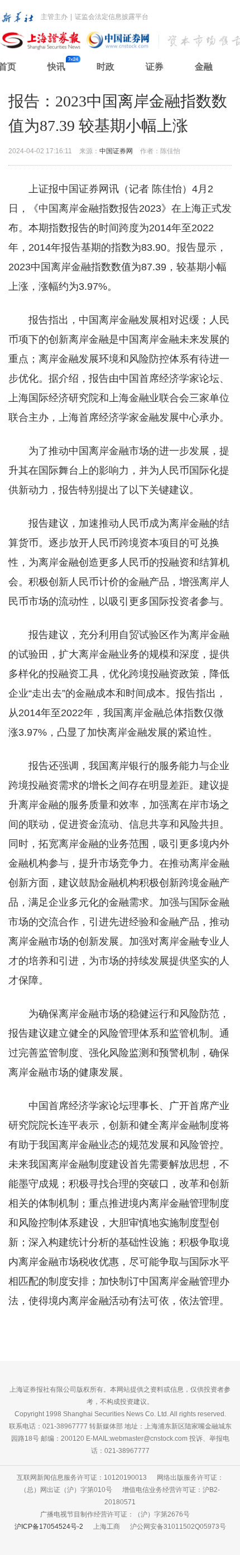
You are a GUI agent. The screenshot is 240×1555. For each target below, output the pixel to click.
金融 (204, 66)
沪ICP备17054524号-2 (49, 1526)
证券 (155, 66)
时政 (105, 66)
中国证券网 (116, 151)
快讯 (56, 66)
